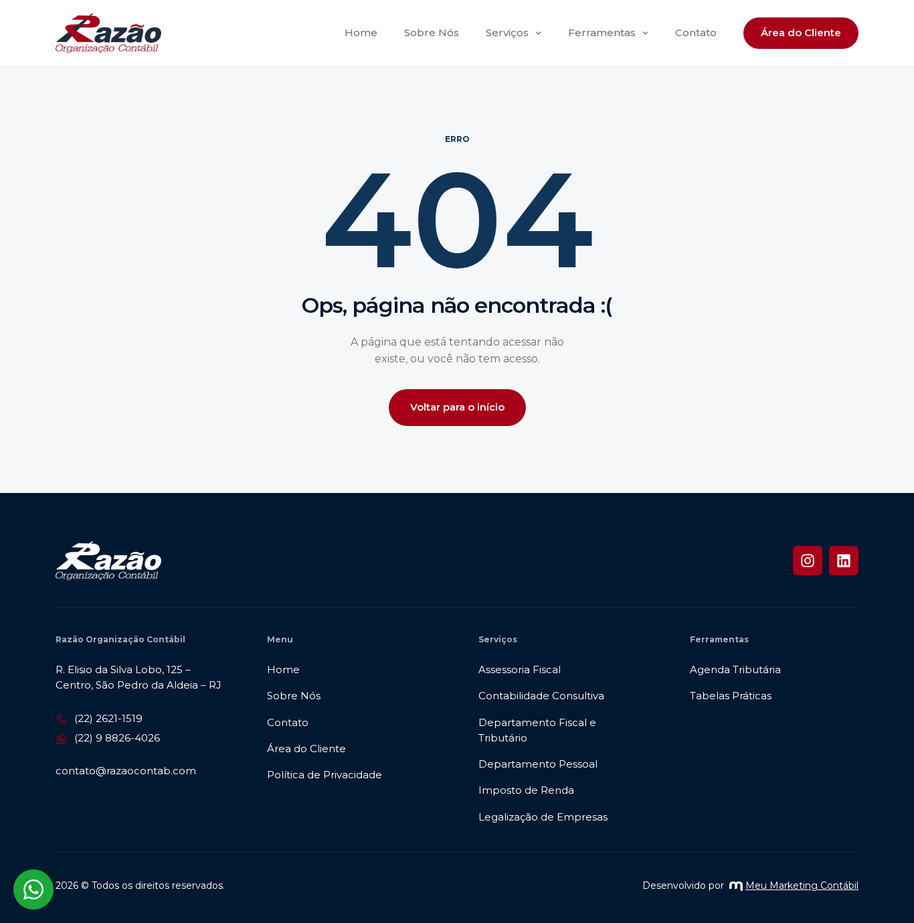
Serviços (507, 32)
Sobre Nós (431, 32)
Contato (696, 32)
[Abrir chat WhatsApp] (33, 889)
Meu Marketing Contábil (801, 885)
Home (361, 32)
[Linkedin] (843, 560)
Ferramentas (602, 32)
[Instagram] (807, 560)
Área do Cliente (801, 32)
